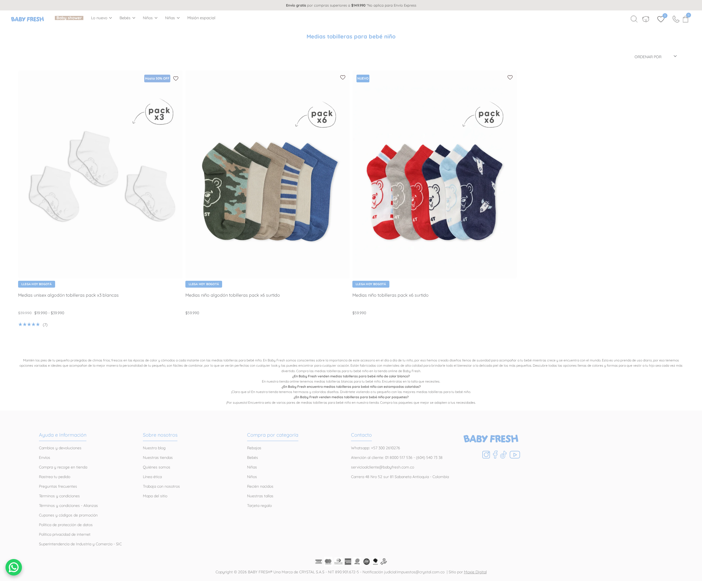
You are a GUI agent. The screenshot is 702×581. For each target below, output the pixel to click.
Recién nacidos (260, 486)
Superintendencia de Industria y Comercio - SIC (80, 543)
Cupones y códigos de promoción (68, 515)
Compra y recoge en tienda (63, 467)
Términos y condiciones (59, 495)
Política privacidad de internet (64, 534)
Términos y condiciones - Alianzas (68, 505)
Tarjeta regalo (259, 505)
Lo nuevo (99, 18)
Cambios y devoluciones (60, 447)
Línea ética (152, 476)
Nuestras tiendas (158, 457)
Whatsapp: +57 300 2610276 (375, 447)
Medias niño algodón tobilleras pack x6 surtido (232, 295)
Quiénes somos (156, 467)
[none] (101, 18)
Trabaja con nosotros (161, 486)
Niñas (170, 18)
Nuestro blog (154, 447)
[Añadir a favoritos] (176, 78)
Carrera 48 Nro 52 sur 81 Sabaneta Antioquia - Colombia (400, 476)
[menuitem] (69, 18)
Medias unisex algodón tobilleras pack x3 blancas (68, 295)
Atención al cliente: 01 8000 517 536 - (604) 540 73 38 (397, 457)
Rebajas (254, 447)
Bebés (125, 18)
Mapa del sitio (155, 495)
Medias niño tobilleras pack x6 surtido (390, 295)
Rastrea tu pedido (54, 476)
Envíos (44, 457)
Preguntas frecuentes (58, 486)
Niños (148, 18)
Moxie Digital (475, 571)
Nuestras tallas (260, 495)
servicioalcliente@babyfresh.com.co (382, 467)
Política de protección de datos (66, 524)
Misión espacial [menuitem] (201, 18)
